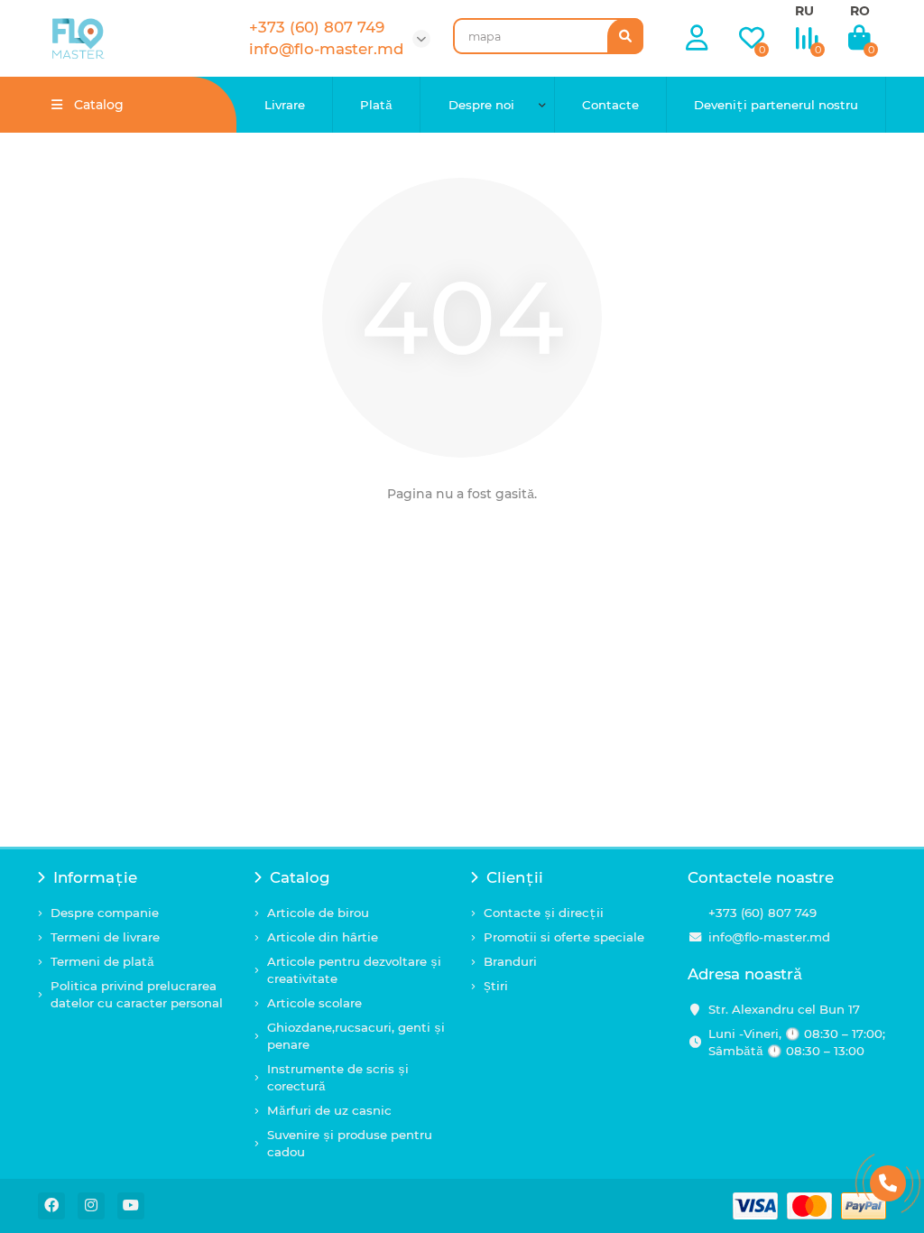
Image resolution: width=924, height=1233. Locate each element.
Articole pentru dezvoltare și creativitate (354, 970)
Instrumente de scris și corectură (338, 1077)
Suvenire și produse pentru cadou (349, 1143)
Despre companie (105, 912)
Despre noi (481, 104)
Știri (496, 985)
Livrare (284, 104)
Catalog (300, 877)
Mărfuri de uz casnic (329, 1110)
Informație (95, 877)
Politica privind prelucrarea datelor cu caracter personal (137, 994)
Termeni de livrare (105, 937)
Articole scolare (314, 1003)
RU (804, 11)
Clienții (514, 877)
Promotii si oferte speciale (564, 937)
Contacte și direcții (544, 912)
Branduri (510, 961)
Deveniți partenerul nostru (776, 104)
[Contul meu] (697, 38)
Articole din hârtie (322, 937)
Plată (376, 104)
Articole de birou (318, 912)
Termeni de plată (102, 961)
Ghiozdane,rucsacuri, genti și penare (356, 1036)
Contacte (610, 104)
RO (860, 11)
